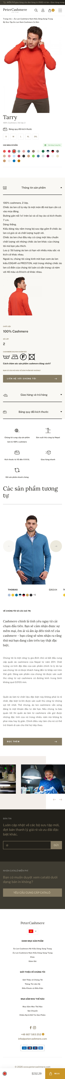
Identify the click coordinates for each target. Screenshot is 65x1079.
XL (28, 137)
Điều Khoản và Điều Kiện (32, 988)
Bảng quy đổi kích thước (20, 129)
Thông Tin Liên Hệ (32, 984)
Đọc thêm (13, 742)
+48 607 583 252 (31, 1034)
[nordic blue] (38, 156)
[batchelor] (14, 161)
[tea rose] (23, 151)
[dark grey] (23, 156)
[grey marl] (57, 151)
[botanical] (43, 151)
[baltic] (28, 151)
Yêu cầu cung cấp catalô (31, 892)
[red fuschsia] (9, 151)
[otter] (33, 151)
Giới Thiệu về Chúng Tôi (33, 980)
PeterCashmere (15, 10)
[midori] (33, 156)
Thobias (13, 589)
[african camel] (4, 161)
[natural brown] (4, 156)
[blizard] (9, 161)
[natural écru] (38, 151)
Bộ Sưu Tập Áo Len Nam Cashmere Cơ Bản (21, 22)
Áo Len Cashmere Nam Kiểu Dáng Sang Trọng (33, 19)
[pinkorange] (14, 151)
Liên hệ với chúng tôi (21, 379)
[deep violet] (48, 156)
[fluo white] (52, 156)
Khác (32, 957)
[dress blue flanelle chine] (48, 151)
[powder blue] (14, 156)
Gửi (56, 845)
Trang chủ (7, 19)
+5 (34, 595)
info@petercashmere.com (32, 1038)
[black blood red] (52, 151)
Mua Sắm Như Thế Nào (32, 1007)
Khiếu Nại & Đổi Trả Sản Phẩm (33, 1015)
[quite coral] (4, 151)
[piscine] (19, 151)
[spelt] (57, 156)
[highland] (19, 156)
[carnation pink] (9, 156)
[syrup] (19, 161)
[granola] (28, 156)
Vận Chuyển (32, 1011)
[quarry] (43, 156)
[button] (56, 546)
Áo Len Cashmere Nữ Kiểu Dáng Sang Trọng (32, 949)
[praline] (23, 161)
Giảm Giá (32, 961)
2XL (35, 137)
